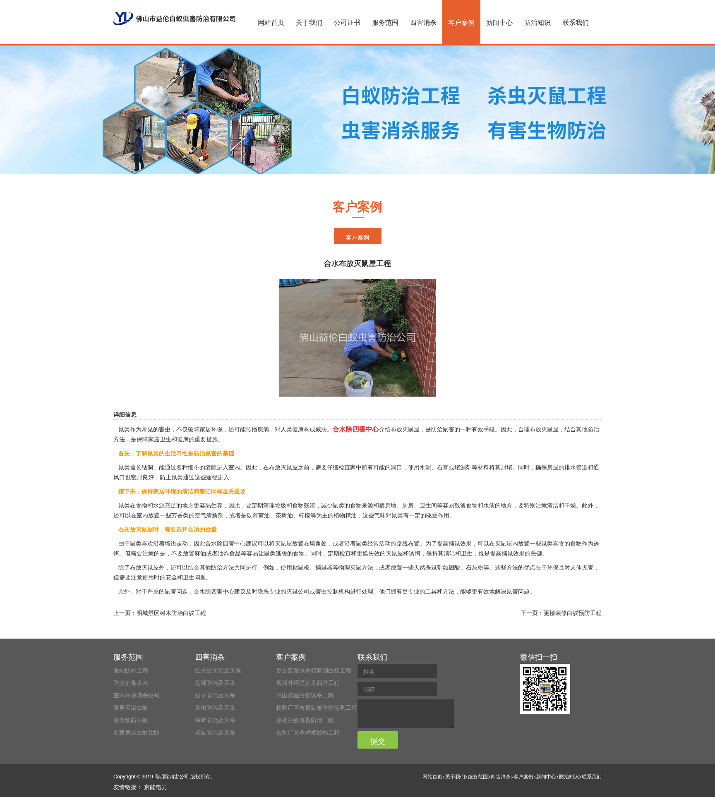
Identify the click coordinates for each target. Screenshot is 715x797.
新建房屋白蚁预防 (136, 732)
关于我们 (309, 22)
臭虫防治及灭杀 (215, 707)
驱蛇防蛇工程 (130, 670)
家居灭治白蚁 (130, 707)
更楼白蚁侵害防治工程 (305, 720)
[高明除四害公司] (174, 18)
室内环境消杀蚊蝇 (136, 695)
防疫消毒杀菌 (130, 682)
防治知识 (537, 22)
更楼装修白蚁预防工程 (573, 612)
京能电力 (155, 787)
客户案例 (461, 22)
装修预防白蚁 (130, 720)
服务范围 (385, 22)
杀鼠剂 (434, 567)
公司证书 (347, 22)
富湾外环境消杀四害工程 (308, 682)
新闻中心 (499, 22)
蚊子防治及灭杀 (215, 695)
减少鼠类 (332, 505)
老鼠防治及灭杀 (215, 732)
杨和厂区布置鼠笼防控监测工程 (316, 707)
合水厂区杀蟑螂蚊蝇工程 (308, 732)
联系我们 (575, 22)
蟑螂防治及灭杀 (215, 720)
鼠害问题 (176, 591)
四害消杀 (423, 22)
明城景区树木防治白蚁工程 (171, 612)
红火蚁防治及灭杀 (218, 670)
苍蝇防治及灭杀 (215, 682)
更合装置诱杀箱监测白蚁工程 (313, 670)
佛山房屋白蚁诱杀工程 (305, 695)
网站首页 (271, 22)
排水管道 (576, 467)
